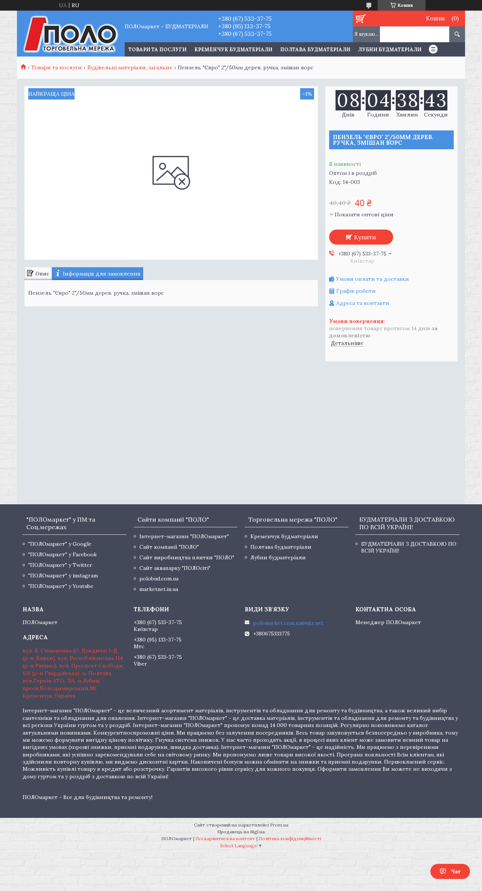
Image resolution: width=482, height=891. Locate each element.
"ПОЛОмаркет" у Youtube (60, 586)
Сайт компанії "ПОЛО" (169, 546)
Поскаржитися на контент (225, 838)
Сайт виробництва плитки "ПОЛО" (186, 557)
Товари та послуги (56, 67)
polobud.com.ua (158, 578)
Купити (365, 237)
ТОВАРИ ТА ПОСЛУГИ (157, 49)
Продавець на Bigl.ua (241, 831)
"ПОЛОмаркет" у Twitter (60, 565)
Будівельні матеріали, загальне (129, 67)
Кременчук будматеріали (233, 49)
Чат (456, 871)
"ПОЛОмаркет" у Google (60, 543)
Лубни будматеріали (389, 49)
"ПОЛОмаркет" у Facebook (62, 554)
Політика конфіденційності (290, 838)
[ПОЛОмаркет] (70, 33)
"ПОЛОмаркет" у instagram (63, 575)
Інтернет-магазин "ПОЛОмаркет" (184, 536)
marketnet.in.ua (158, 589)
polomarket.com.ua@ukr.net (288, 623)
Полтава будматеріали (315, 49)
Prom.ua (279, 825)
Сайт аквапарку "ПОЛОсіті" (174, 568)
